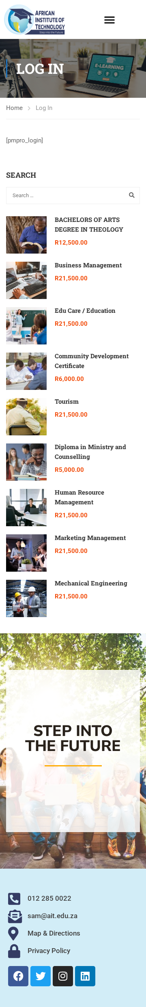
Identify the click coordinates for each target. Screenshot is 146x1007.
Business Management (88, 265)
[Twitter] (40, 976)
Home (14, 108)
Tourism (67, 401)
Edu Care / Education (85, 310)
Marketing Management (90, 538)
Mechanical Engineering (91, 583)
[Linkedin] (85, 976)
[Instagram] (63, 976)
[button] (109, 19)
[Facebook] (18, 976)
